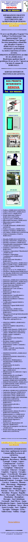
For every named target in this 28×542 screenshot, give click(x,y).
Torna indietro (14, 522)
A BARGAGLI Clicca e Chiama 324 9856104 (14, 25)
